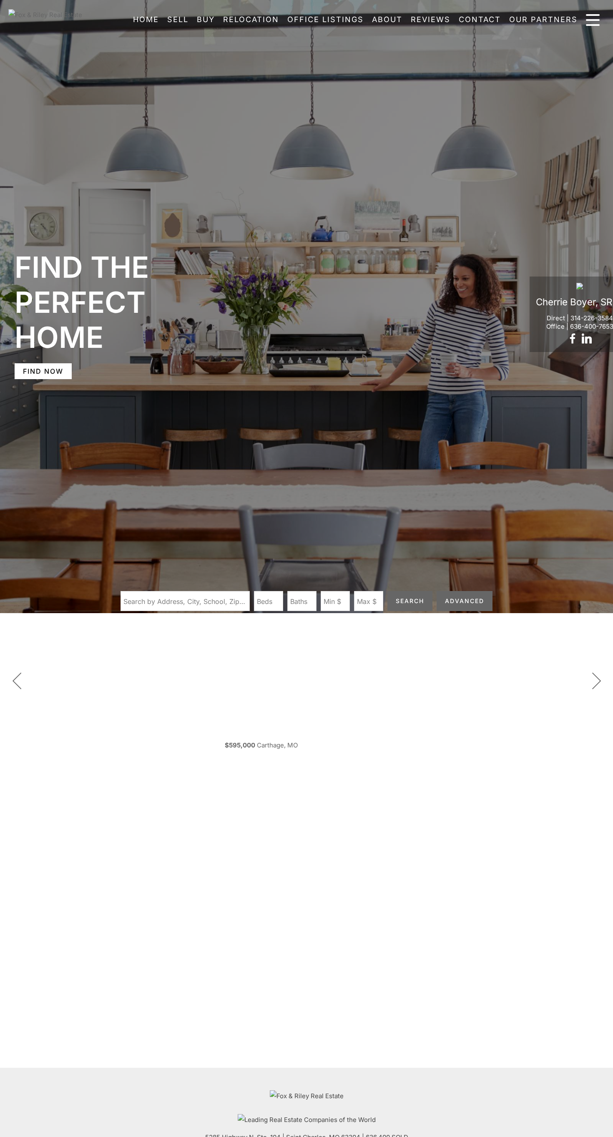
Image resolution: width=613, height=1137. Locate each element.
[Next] (596, 681)
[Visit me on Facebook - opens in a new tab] (573, 339)
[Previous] (16, 681)
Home (146, 19)
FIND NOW (43, 371)
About (387, 19)
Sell (177, 19)
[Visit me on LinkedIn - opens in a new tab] (587, 339)
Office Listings (325, 19)
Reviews (430, 19)
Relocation (251, 19)
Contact (480, 19)
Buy (206, 19)
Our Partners (543, 19)
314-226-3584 (591, 318)
